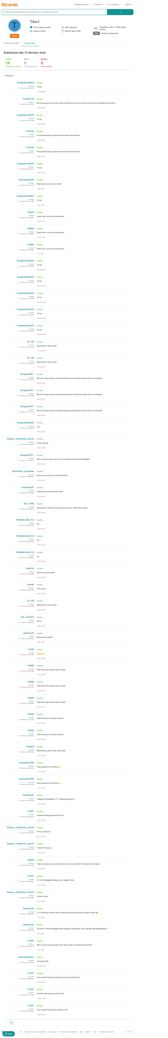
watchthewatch (26, 957)
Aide (81, 1032)
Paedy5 (30, 746)
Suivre (14, 36)
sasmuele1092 (26, 762)
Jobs (94, 1032)
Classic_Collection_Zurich (20, 438)
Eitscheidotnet (26, 179)
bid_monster (27, 617)
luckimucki (28, 795)
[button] (82, 4)
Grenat (30, 584)
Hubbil (31, 212)
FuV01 (31, 811)
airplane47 (28, 633)
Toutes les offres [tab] (11, 43)
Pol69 (31, 649)
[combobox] (54, 12)
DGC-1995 (29, 503)
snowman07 (27, 487)
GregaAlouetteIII (25, 82)
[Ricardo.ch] (10, 4)
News (88, 1032)
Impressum (53, 1032)
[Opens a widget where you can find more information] (8, 1034)
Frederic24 (28, 98)
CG (21, 1032)
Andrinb (30, 568)
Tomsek (30, 131)
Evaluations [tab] (30, 43)
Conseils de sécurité (106, 1032)
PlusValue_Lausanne (23, 471)
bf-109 (30, 341)
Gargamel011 (27, 374)
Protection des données (68, 1032)
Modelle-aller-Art (25, 519)
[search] (120, 12)
